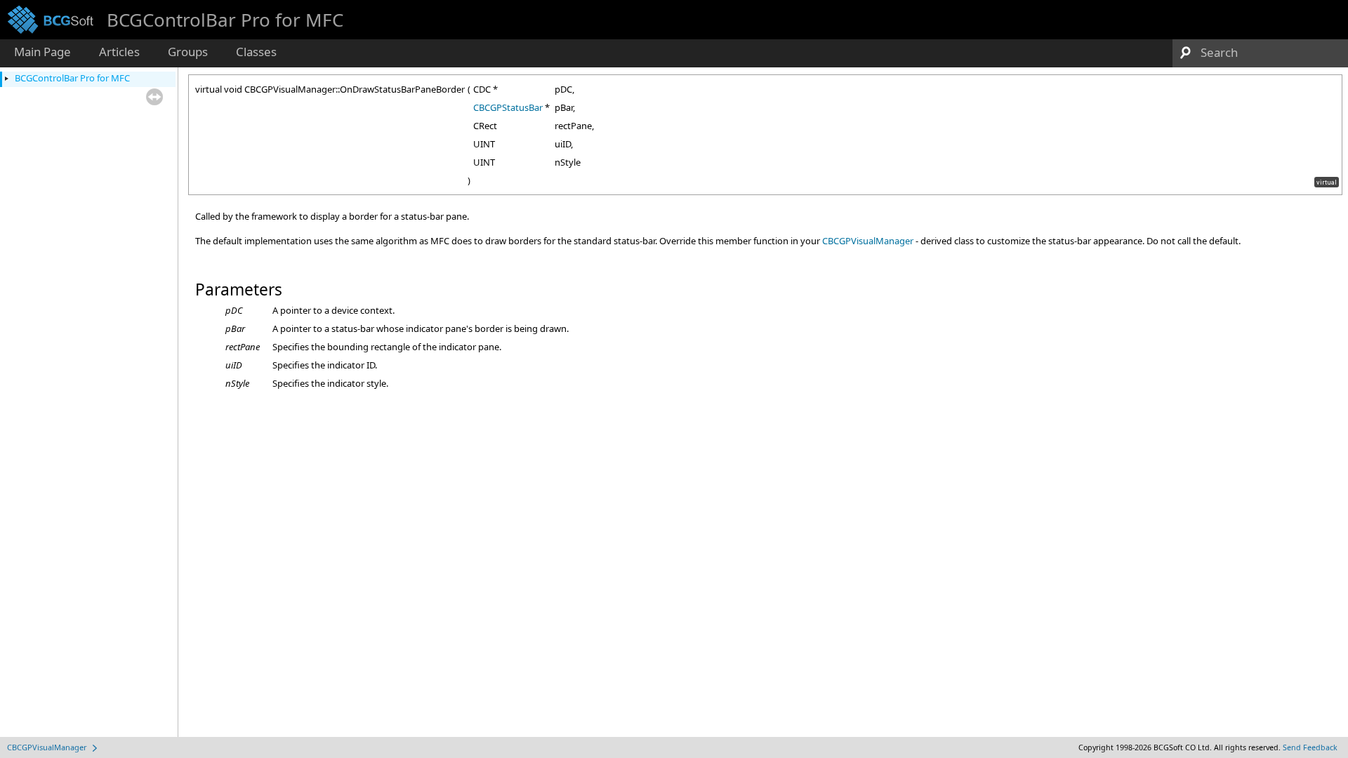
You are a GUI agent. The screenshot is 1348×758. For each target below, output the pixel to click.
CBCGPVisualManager (867, 240)
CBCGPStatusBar (508, 107)
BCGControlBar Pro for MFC (72, 78)
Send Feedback (1310, 747)
